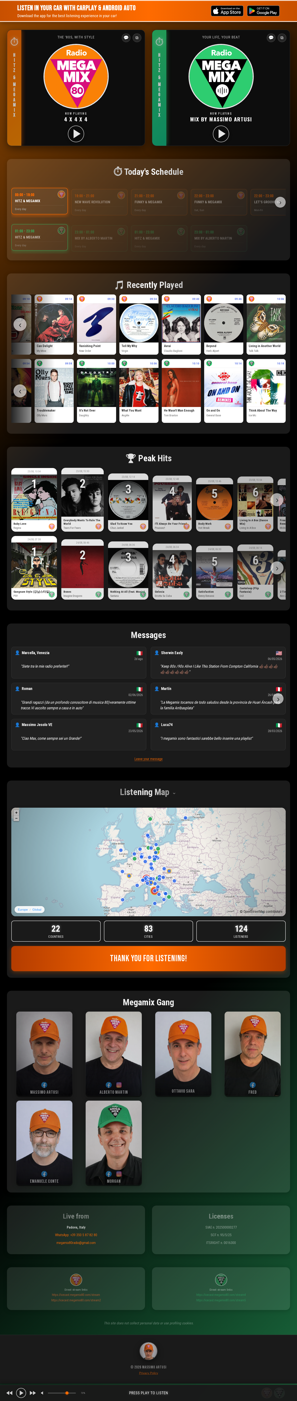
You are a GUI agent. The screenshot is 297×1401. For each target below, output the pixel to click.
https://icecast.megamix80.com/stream (76, 1287)
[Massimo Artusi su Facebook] (148, 1352)
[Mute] (43, 1393)
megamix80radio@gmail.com (76, 1236)
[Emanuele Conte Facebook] (44, 1166)
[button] (14, 84)
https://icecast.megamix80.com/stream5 (221, 1293)
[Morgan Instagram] (118, 1166)
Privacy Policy (148, 1373)
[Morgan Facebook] (108, 1166)
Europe (23, 902)
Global (36, 902)
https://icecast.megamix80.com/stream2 (76, 1293)
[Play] (21, 1393)
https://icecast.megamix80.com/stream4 (221, 1287)
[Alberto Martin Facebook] (108, 1077)
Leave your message (148, 752)
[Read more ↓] (174, 786)
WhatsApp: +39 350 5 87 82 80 (76, 1228)
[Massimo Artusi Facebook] (44, 1077)
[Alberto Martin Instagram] (118, 1077)
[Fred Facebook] (252, 1077)
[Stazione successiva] (32, 1393)
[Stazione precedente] (9, 1393)
